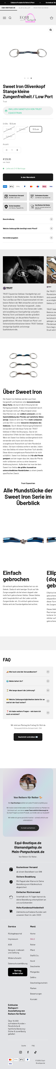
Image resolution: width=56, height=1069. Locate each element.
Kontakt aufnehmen (28, 828)
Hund (32, 961)
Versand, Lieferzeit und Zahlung (16, 951)
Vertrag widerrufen (17, 972)
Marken (33, 988)
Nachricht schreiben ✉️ (28, 737)
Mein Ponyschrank (41, 8)
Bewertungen (36, 993)
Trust (5, 101)
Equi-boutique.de (8, 8)
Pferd (32, 950)
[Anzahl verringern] (6, 150)
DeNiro (33, 977)
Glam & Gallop (24, 8)
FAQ (33, 1046)
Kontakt (33, 999)
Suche (23, 1046)
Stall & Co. (34, 955)
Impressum (13, 939)
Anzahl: (6, 144)
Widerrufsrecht (14, 958)
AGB (10, 944)
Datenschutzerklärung (17, 963)
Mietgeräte (34, 972)
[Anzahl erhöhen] (17, 150)
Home (32, 933)
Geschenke (35, 966)
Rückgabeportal (15, 933)
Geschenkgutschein (39, 983)
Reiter (32, 944)
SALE (32, 939)
